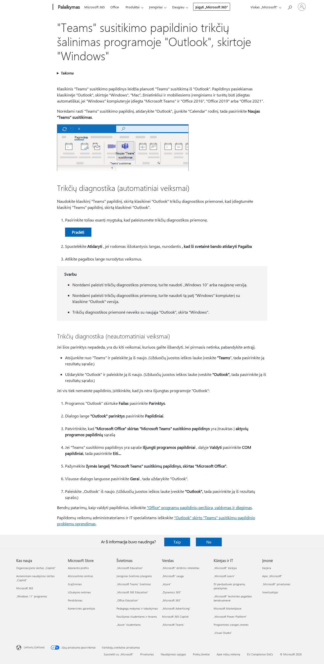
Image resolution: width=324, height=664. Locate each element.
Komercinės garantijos (81, 608)
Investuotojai (270, 592)
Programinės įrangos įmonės (231, 625)
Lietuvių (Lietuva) (34, 647)
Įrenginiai (156, 7)
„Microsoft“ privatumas (276, 584)
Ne (208, 542)
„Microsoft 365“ (171, 600)
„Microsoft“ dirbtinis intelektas (180, 568)
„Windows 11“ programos (31, 596)
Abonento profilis (78, 568)
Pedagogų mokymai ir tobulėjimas (137, 608)
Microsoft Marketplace (227, 608)
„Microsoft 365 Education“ (132, 592)
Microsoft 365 (94, 7)
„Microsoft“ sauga (173, 576)
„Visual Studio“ (223, 633)
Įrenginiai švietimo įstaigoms (134, 576)
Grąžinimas (75, 584)
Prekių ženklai (201, 654)
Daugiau (178, 7)
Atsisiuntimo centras (80, 576)
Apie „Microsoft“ (272, 576)
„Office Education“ (127, 600)
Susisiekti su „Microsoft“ (118, 654)
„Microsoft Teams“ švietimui (133, 584)
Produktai (132, 7)
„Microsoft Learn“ (224, 576)
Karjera (266, 568)
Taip (177, 542)
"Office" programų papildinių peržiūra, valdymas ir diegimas (199, 507)
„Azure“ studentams (128, 625)
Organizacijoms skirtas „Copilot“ (36, 568)
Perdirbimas (75, 600)
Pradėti (78, 232)
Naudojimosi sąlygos (173, 654)
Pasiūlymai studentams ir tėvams (136, 616)
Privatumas (147, 654)
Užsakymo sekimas (79, 592)
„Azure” (166, 584)
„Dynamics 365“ (171, 592)
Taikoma (66, 73)
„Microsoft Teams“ (173, 625)
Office (114, 7)
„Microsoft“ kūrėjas (225, 568)
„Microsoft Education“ (129, 568)
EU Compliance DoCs (260, 654)
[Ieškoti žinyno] (289, 6)
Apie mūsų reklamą (228, 654)
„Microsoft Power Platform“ (230, 616)
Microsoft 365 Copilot (175, 616)
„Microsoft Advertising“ (176, 608)
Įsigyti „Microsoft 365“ (211, 7)
